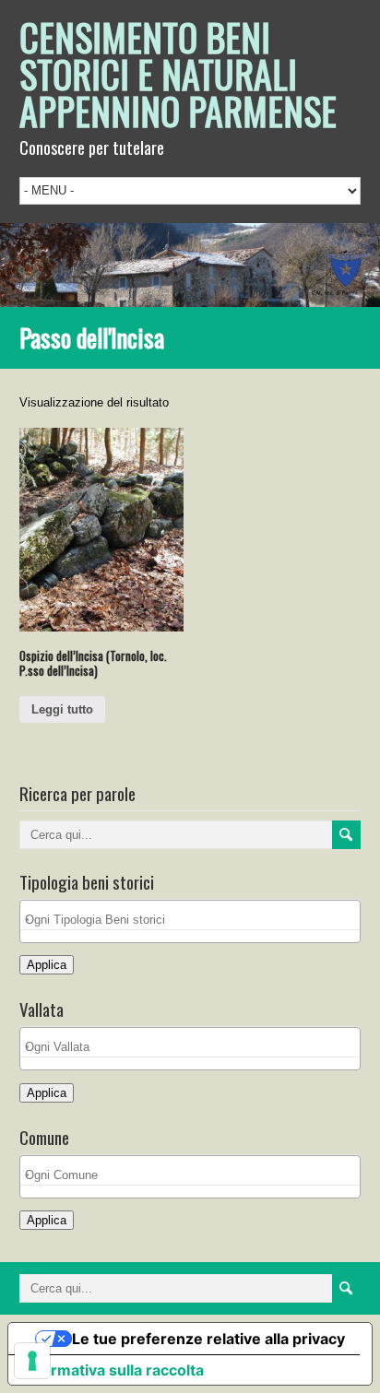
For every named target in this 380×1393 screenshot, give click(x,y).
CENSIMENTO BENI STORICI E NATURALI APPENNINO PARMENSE (178, 73)
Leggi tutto (62, 709)
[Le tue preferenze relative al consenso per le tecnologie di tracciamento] (32, 1360)
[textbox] (195, 920)
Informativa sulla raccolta (113, 1370)
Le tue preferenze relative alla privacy (208, 1338)
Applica (46, 965)
